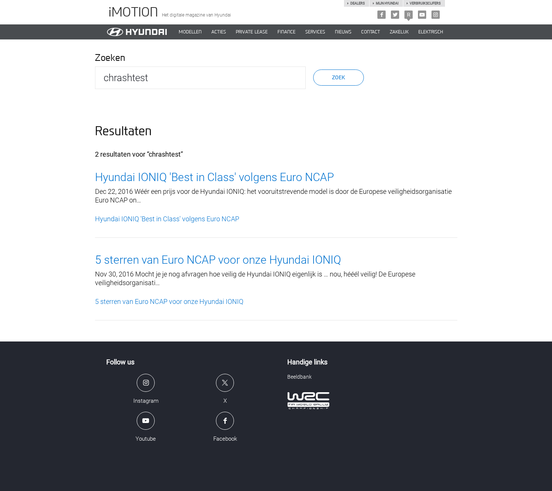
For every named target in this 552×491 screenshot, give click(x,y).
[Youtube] (422, 15)
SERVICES (315, 32)
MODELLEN (190, 32)
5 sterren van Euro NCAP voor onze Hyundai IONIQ (218, 259)
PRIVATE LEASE (252, 32)
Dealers (357, 3)
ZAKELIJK (399, 32)
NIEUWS (343, 32)
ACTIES (218, 32)
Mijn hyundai (387, 3)
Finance (287, 32)
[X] (395, 15)
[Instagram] (435, 15)
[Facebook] (381, 15)
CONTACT (370, 32)
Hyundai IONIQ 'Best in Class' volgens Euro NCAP (214, 177)
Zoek (338, 77)
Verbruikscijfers (425, 3)
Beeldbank (299, 377)
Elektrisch (430, 32)
